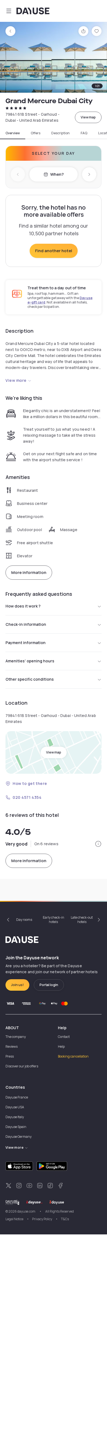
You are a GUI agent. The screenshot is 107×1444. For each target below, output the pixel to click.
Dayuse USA (14, 1107)
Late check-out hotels (82, 919)
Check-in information (25, 624)
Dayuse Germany (18, 1136)
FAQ (84, 133)
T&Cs (65, 1219)
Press (9, 1056)
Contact (64, 1036)
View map (88, 117)
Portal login (49, 984)
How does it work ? (23, 606)
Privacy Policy (42, 1219)
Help (61, 1046)
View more (16, 380)
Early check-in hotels (53, 919)
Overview (12, 133)
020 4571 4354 (27, 797)
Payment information (25, 642)
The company (15, 1036)
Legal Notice (14, 1219)
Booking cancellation (73, 1056)
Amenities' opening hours (29, 660)
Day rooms (24, 919)
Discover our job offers (21, 1066)
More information (28, 572)
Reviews (11, 1046)
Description (60, 133)
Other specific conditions (29, 679)
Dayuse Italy (14, 1117)
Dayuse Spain (15, 1126)
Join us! (17, 984)
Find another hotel (53, 251)
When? (57, 174)
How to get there (30, 783)
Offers (35, 133)
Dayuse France (16, 1097)
